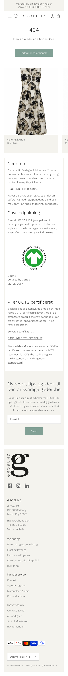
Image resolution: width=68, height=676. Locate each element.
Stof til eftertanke (17, 621)
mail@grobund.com (18, 520)
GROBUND (20, 665)
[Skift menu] (10, 16)
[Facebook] (9, 486)
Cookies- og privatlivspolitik (23, 560)
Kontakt (11, 580)
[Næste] (59, 5)
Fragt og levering (16, 549)
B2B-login (13, 565)
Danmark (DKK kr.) (20, 656)
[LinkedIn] (26, 486)
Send (34, 431)
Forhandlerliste (16, 596)
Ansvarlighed (14, 616)
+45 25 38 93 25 (16, 524)
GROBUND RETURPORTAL (23, 188)
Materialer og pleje (18, 590)
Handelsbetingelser (18, 555)
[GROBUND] (34, 16)
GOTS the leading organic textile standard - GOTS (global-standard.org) (30, 358)
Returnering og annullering (22, 544)
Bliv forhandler (15, 626)
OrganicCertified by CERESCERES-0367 (19, 279)
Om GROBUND (15, 610)
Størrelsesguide (16, 585)
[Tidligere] (9, 5)
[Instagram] (18, 486)
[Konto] (50, 16)
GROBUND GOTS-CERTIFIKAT (25, 338)
